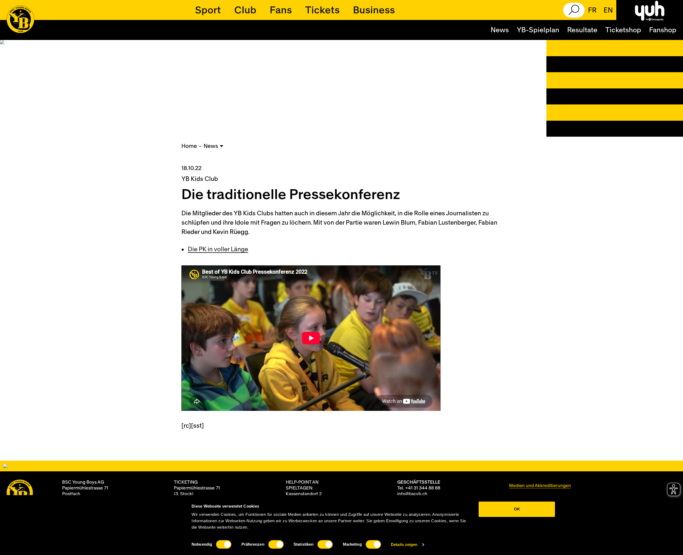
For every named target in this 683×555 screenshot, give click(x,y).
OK (517, 509)
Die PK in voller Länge (218, 249)
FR (592, 10)
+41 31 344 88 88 (422, 488)
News (500, 30)
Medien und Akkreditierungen (540, 485)
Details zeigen (404, 544)
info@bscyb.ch (412, 494)
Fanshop (662, 30)
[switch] (276, 544)
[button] (208, 10)
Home (189, 146)
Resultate (582, 30)
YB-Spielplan (538, 30)
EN (608, 10)
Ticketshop (623, 30)
